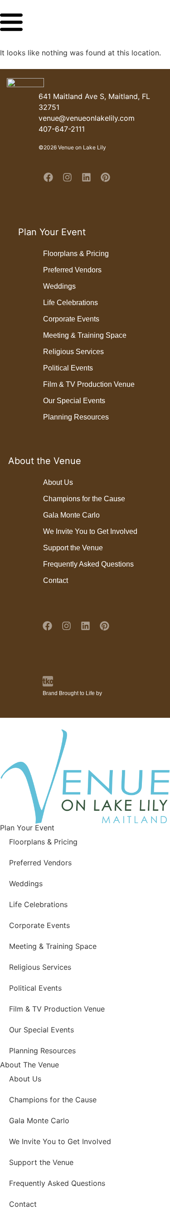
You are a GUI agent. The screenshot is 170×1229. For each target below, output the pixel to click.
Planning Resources (76, 417)
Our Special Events (74, 401)
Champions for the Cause (84, 499)
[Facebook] (48, 177)
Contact (55, 580)
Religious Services (73, 351)
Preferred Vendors (72, 270)
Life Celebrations (70, 302)
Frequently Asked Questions (88, 564)
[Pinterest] (105, 177)
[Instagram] (67, 177)
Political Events (68, 368)
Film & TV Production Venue (89, 384)
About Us (58, 482)
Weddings (59, 286)
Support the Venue (73, 548)
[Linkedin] (86, 177)
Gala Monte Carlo (71, 515)
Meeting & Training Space (84, 335)
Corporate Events (71, 319)
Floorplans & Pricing (76, 253)
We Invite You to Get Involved (90, 531)
